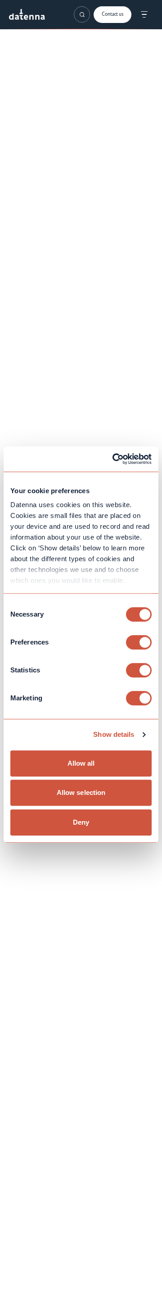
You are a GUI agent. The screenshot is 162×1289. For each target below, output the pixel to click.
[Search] (82, 14)
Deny (81, 822)
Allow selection (81, 792)
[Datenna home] (27, 14)
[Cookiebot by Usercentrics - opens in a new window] (114, 459)
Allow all (81, 763)
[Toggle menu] (144, 14)
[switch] (139, 642)
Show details (113, 734)
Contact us (112, 14)
